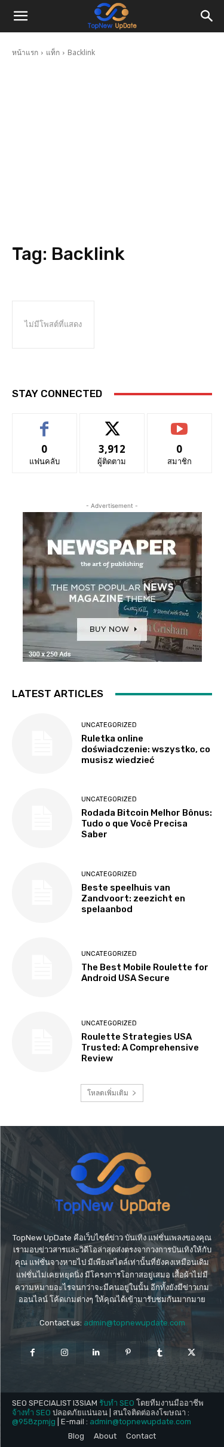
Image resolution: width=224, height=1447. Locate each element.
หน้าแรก (25, 52)
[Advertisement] (112, 152)
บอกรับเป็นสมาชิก (179, 422)
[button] (20, 16)
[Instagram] (64, 1352)
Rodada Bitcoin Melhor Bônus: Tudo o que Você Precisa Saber (146, 823)
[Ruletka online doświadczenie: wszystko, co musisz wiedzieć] (42, 743)
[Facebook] (32, 1352)
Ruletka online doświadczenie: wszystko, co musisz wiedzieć (145, 749)
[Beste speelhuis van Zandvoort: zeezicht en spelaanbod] (42, 892)
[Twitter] (191, 1352)
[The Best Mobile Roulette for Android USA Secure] (42, 967)
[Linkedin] (96, 1352)
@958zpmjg (34, 1421)
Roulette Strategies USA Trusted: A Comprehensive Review (140, 1047)
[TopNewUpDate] (112, 1183)
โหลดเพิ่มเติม (107, 1093)
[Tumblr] (159, 1352)
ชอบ (44, 422)
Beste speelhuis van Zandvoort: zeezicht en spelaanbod (133, 898)
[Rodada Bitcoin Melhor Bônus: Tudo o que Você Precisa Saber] (42, 818)
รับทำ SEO (116, 1402)
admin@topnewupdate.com (134, 1322)
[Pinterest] (128, 1352)
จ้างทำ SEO (31, 1412)
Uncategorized (109, 725)
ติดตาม (112, 422)
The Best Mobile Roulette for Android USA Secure (144, 972)
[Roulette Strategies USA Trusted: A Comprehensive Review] (42, 1042)
